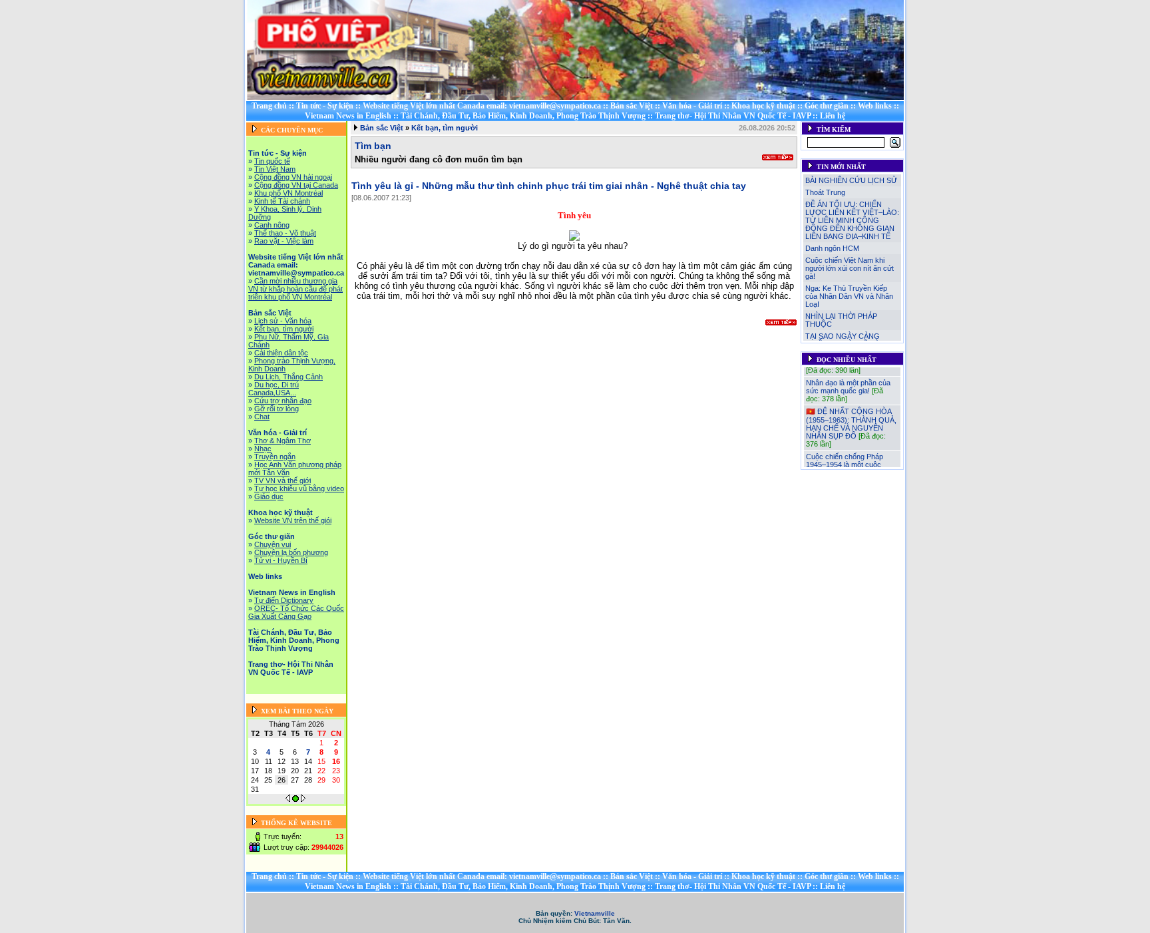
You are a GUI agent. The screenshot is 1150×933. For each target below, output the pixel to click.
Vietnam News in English (348, 115)
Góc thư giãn (827, 105)
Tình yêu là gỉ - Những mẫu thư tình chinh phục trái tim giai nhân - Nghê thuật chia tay (548, 185)
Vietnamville (594, 913)
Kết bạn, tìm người (444, 128)
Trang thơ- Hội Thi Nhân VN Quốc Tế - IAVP (733, 115)
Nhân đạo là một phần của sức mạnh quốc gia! (848, 381)
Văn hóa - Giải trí (692, 105)
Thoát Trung (825, 192)
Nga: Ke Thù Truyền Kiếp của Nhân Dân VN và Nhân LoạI (849, 296)
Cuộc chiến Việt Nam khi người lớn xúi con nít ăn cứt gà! (849, 268)
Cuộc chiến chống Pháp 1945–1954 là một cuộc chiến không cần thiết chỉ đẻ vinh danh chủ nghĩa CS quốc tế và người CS (851, 467)
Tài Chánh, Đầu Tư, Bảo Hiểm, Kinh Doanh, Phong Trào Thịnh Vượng (523, 115)
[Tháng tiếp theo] (303, 799)
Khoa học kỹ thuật (763, 105)
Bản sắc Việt (631, 105)
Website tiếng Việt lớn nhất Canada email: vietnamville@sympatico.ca (482, 105)
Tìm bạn (373, 145)
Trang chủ (269, 105)
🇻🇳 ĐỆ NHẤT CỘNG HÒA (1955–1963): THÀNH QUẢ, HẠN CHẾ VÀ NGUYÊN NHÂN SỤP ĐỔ (851, 418)
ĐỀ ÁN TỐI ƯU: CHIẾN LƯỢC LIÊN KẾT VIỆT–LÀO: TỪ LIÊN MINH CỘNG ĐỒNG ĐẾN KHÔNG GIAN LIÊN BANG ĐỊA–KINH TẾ (852, 220)
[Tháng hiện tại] (295, 799)
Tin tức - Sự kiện (324, 105)
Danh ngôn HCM (832, 248)
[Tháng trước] (288, 799)
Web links (875, 105)
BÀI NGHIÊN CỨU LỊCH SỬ (851, 180)
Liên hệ (832, 115)
